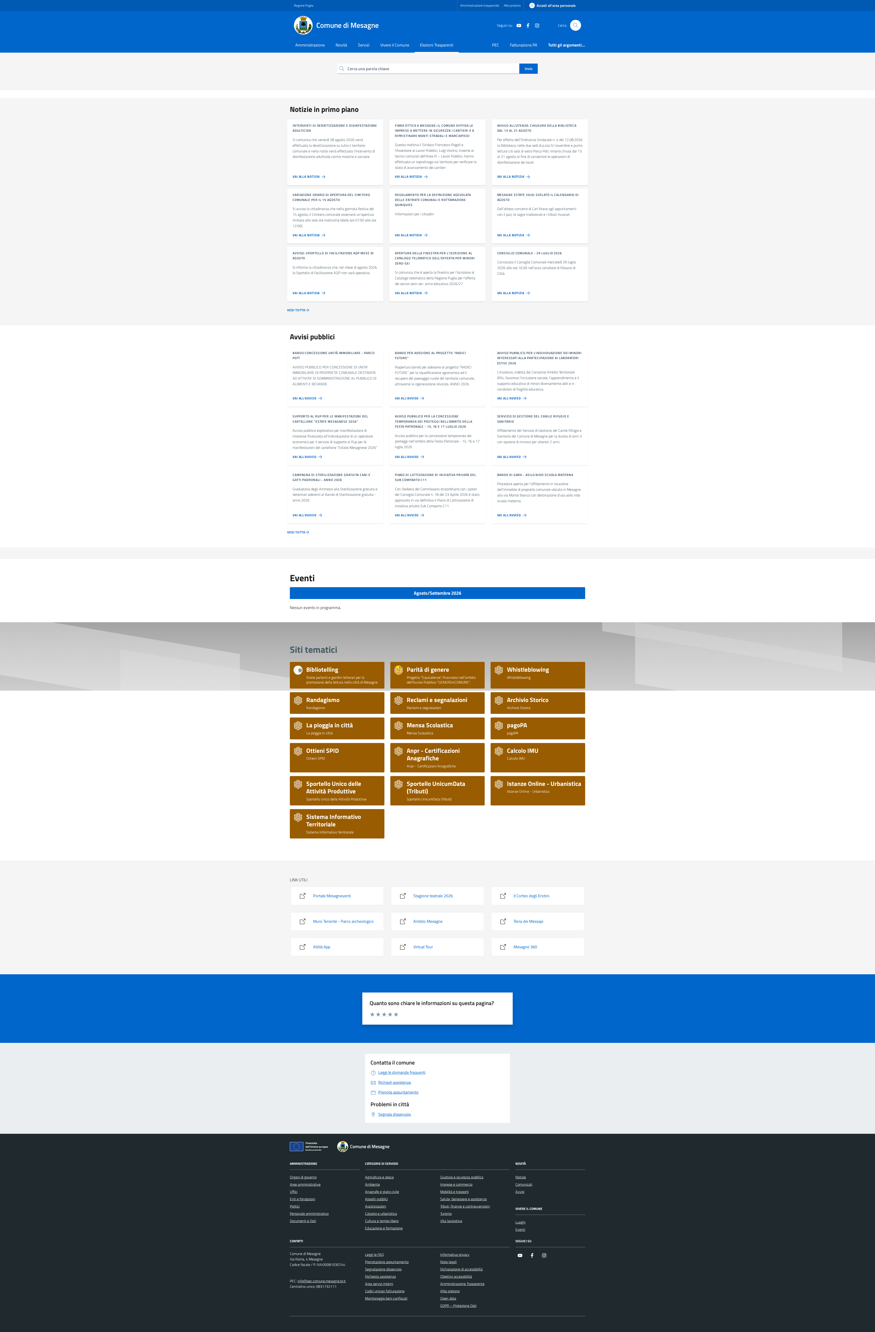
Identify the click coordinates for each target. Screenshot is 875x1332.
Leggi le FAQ (374, 1254)
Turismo (446, 1213)
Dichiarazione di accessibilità (461, 1269)
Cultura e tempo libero (382, 1221)
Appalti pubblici (376, 1199)
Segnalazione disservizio (383, 1269)
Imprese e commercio (456, 1184)
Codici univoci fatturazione (384, 1291)
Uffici (293, 1191)
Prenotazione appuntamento (387, 1262)
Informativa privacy (454, 1254)
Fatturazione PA (523, 45)
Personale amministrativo (309, 1213)
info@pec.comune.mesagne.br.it (322, 1281)
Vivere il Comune (394, 45)
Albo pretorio (512, 5)
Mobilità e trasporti (454, 1191)
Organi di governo (303, 1177)
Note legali (448, 1262)
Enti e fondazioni (302, 1199)
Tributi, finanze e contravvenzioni (465, 1206)
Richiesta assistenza (380, 1276)
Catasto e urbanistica (381, 1213)
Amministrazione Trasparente (462, 1283)
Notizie (520, 1177)
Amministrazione (310, 45)
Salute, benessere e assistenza (463, 1199)
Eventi (520, 1229)
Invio (528, 68)
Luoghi (520, 1222)
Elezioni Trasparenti (436, 45)
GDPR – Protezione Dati (458, 1305)
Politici (295, 1206)
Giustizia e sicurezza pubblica (461, 1177)
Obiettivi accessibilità (456, 1276)
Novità (341, 45)
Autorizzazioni (375, 1206)
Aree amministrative (305, 1184)
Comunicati (523, 1184)
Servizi (363, 45)
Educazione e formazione (384, 1228)
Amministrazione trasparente (479, 5)
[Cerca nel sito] (575, 25)
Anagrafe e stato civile (382, 1191)
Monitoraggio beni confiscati (386, 1298)
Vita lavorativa (451, 1221)
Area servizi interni (379, 1283)
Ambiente (372, 1184)
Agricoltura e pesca (379, 1177)
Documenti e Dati (303, 1221)
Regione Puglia (303, 5)
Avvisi (519, 1191)
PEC (495, 45)
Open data (448, 1298)
